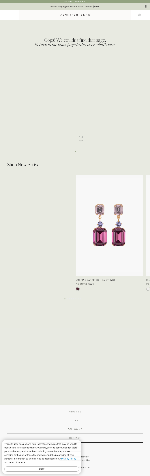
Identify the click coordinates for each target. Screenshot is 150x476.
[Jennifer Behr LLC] (75, 15)
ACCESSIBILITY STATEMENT (75, 2)
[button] (140, 14)
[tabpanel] (77, 102)
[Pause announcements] (146, 6)
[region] (75, 6)
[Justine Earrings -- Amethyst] (109, 225)
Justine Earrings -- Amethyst (96, 280)
